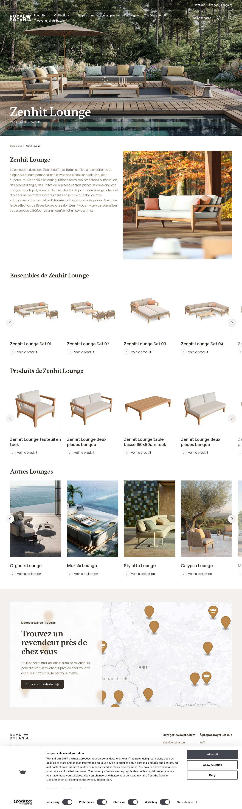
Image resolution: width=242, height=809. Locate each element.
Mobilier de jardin (174, 742)
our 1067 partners (68, 758)
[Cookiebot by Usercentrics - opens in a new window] (22, 802)
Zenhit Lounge (33, 146)
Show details (184, 802)
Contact (199, 5)
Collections (16, 146)
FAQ (202, 742)
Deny (212, 775)
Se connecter (202, 18)
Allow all (212, 754)
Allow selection (212, 764)
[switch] (102, 802)
